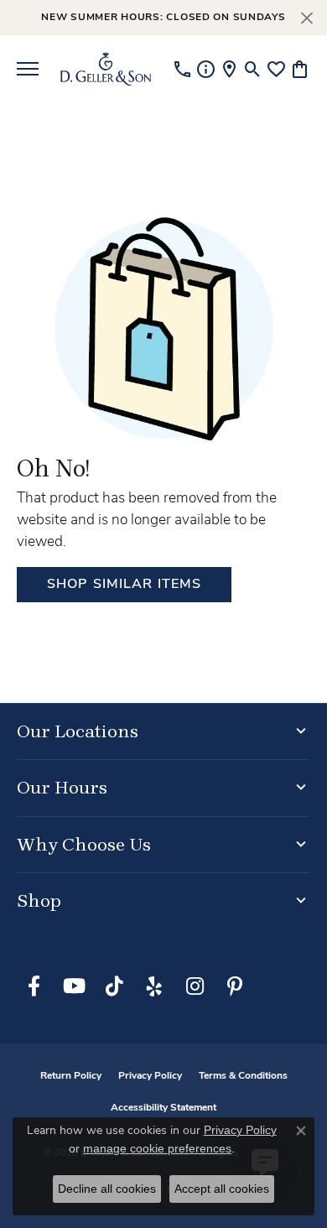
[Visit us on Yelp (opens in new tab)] (154, 986)
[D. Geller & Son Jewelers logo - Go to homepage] (105, 68)
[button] (252, 69)
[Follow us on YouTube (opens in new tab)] (74, 986)
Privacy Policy (150, 1076)
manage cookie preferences (157, 1148)
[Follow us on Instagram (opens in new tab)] (194, 986)
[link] (182, 69)
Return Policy (70, 1076)
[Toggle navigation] (27, 68)
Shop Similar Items (124, 584)
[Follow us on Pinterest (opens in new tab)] (235, 986)
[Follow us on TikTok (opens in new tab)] (114, 986)
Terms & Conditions (243, 1076)
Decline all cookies (107, 1188)
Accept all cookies (221, 1188)
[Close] (306, 18)
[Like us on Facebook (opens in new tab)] (33, 986)
